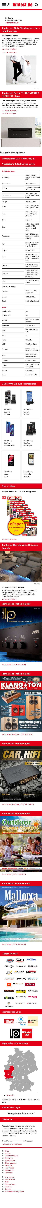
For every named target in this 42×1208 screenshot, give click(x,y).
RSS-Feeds (9, 1168)
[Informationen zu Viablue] (9, 1004)
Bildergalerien (10, 1163)
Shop (7, 1151)
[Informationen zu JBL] (9, 985)
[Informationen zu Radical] (9, 998)
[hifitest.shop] (27, 1038)
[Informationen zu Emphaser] (33, 967)
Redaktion (9, 1158)
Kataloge (8, 1165)
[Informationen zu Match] (18, 984)
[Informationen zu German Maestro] (31, 972)
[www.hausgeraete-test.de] (21, 1025)
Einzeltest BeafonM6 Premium (9, 443)
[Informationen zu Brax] (9, 966)
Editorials (9, 1172)
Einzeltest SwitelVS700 (28, 411)
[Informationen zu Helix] (21, 979)
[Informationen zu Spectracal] (21, 997)
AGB (7, 1182)
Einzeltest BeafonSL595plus (28, 443)
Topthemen (9, 1170)
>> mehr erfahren (9, 539)
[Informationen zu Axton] (31, 959)
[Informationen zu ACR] (10, 960)
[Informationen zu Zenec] (32, 1003)
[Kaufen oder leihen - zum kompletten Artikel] (21, 70)
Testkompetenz (11, 1156)
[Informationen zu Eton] (19, 972)
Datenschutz (10, 1184)
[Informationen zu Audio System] (20, 960)
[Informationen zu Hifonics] (33, 979)
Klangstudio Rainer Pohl (21, 1113)
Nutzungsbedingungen (14, 1191)
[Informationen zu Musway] (9, 991)
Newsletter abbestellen (12, 1144)
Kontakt (8, 1189)
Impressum (9, 1177)
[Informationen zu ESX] (9, 973)
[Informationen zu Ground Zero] (9, 979)
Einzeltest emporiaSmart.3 (28, 474)
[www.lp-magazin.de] (15, 1038)
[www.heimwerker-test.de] (33, 1025)
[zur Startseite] (22, 4)
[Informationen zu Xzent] (20, 1003)
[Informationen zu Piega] (33, 991)
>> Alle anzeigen (9, 52)
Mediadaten (10, 1179)
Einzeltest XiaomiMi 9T (8, 474)
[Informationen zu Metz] (30, 984)
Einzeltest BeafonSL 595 (8, 411)
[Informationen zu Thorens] (33, 997)
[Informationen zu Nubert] (21, 992)
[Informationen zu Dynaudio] (21, 966)
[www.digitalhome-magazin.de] (9, 1025)
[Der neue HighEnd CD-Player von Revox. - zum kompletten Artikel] (21, 132)
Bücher (8, 1153)
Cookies (8, 1186)
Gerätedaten (10, 1160)
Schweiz (10, 1095)
